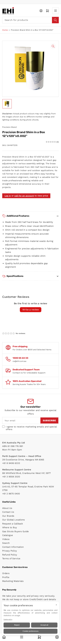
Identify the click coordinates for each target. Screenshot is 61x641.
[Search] (55, 20)
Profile (5, 577)
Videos (5, 539)
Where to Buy (9, 527)
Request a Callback (12, 523)
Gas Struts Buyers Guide (15, 531)
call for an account (24, 196)
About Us (7, 508)
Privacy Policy (9, 550)
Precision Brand (9, 127)
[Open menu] (55, 10)
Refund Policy (9, 554)
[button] (8, 333)
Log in (8, 196)
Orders (5, 573)
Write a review (30, 309)
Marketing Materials (13, 581)
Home (5, 30)
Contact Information (13, 547)
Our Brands (8, 516)
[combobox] (30, 20)
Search (6, 543)
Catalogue (7, 535)
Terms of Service (11, 558)
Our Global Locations (13, 519)
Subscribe (49, 420)
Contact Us (8, 512)
